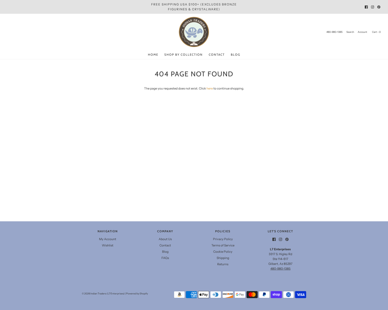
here (210, 88)
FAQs (165, 258)
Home (153, 54)
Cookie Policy (222, 252)
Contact (217, 54)
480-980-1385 (280, 269)
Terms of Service (222, 245)
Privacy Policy (223, 239)
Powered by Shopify (137, 293)
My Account (107, 239)
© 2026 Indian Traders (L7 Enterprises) (103, 293)
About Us (165, 239)
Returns (222, 264)
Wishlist (107, 245)
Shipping (223, 258)
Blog (235, 54)
